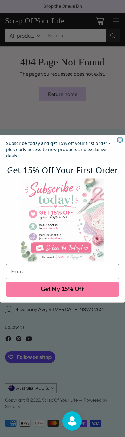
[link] (62, 219)
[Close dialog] (120, 139)
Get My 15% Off (62, 289)
